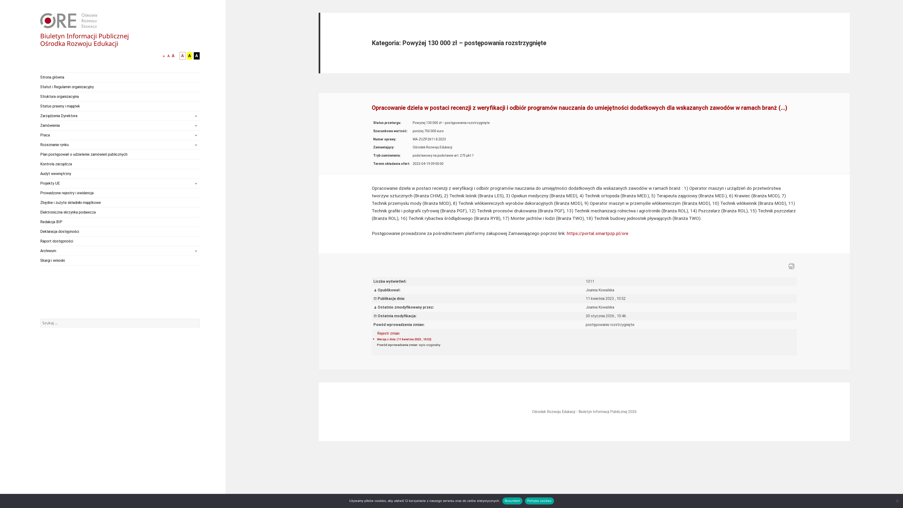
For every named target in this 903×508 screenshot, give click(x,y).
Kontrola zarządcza (56, 164)
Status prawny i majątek (60, 106)
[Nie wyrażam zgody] (897, 501)
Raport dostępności (56, 241)
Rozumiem (512, 501)
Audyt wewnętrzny (55, 173)
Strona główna (52, 77)
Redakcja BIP (51, 222)
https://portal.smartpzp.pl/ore (597, 233)
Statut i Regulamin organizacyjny (67, 87)
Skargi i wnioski (52, 260)
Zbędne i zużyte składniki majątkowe (70, 202)
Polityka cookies (539, 501)
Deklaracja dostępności (59, 231)
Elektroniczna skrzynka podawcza (68, 212)
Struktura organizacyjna (59, 96)
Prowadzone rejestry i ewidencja (67, 193)
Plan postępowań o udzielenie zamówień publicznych (83, 154)
